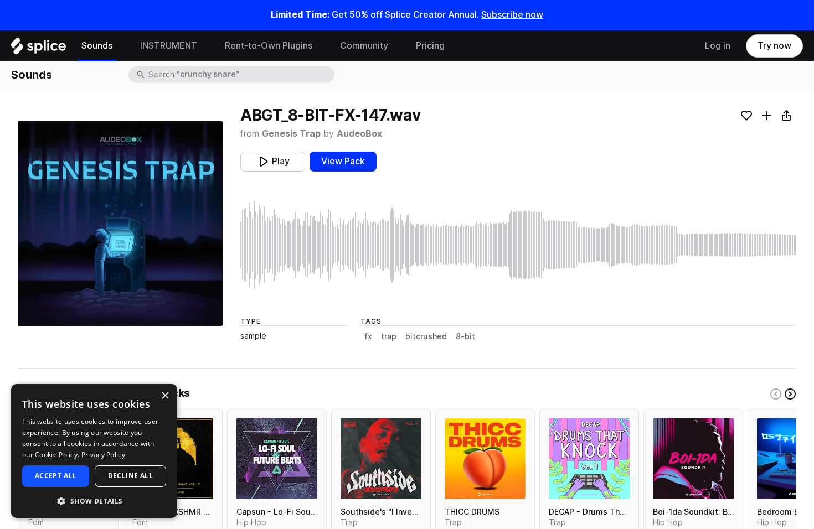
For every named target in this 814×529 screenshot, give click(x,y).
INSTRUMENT (168, 45)
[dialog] (94, 451)
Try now (774, 45)
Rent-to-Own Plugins (268, 45)
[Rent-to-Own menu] (320, 46)
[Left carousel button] (776, 394)
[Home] (38, 49)
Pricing (430, 45)
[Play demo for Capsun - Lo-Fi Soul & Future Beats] (277, 459)
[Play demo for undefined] (120, 224)
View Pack (343, 161)
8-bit (465, 336)
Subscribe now (512, 14)
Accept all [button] (55, 475)
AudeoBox (359, 133)
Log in (717, 45)
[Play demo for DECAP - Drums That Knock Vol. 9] (589, 459)
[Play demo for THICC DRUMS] (485, 459)
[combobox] (240, 74)
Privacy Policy (103, 454)
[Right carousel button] (790, 394)
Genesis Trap (291, 133)
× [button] (165, 396)
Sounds (96, 45)
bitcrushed (426, 336)
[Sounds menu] (121, 46)
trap (388, 336)
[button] (94, 500)
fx (368, 336)
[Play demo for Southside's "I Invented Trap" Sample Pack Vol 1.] (381, 459)
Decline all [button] (130, 475)
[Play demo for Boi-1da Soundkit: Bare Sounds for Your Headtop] (693, 459)
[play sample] (518, 244)
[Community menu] (396, 46)
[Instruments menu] (205, 46)
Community (364, 45)
